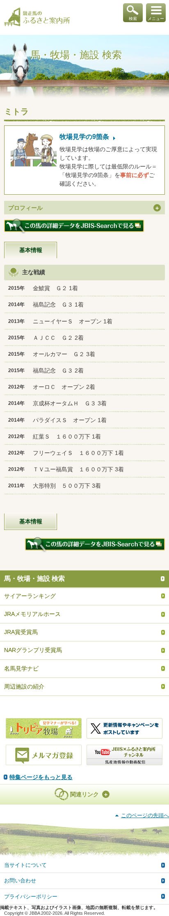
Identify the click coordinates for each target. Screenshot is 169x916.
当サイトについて (25, 865)
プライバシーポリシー (30, 896)
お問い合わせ (20, 880)
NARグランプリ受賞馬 (33, 650)
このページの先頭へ (145, 815)
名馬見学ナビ (21, 668)
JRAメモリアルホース (32, 614)
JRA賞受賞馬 (21, 632)
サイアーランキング (30, 596)
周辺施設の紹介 (24, 686)
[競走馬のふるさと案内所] (37, 17)
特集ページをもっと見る (41, 777)
